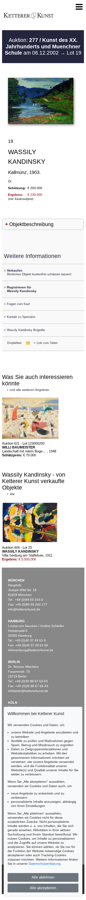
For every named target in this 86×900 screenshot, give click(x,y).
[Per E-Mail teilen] (26, 343)
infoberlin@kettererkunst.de (28, 691)
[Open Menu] (79, 7)
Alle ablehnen (43, 877)
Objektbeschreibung (31, 224)
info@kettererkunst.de (24, 609)
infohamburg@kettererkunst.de (30, 650)
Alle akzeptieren (43, 888)
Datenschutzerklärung (45, 863)
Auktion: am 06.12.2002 (42, 46)
